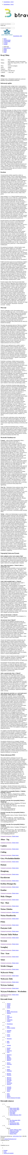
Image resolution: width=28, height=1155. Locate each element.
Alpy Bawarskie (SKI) (15, 1120)
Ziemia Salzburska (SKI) (15, 1114)
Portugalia (9, 1071)
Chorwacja (9, 1017)
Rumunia (9, 1075)
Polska (8, 1069)
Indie (8, 1041)
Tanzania (9, 1088)
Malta (8, 1056)
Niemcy (9, 1062)
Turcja (8, 1091)
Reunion (9, 1073)
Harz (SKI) (12, 1121)
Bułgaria (9, 1013)
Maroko (9, 1057)
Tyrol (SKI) (12, 1113)
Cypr (8, 1018)
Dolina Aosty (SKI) (14, 1131)
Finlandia (9, 1030)
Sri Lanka (9, 1080)
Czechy (8, 1021)
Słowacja (9, 1077)
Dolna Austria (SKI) (14, 1108)
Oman (8, 1066)
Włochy (9, 1096)
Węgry (8, 1095)
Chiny (5, 52)
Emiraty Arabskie (11, 1027)
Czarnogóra (9, 1019)
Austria (8, 1007)
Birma (8, 1010)
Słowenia (9, 1079)
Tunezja (9, 1089)
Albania (9, 1003)
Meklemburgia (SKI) (14, 1124)
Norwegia (9, 1064)
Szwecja (9, 1084)
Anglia (8, 1006)
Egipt (8, 1026)
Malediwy (9, 1054)
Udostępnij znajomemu (6, 836)
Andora (8, 1005)
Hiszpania (9, 1038)
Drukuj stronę (15, 836)
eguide (5, 49)
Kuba (8, 1052)
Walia (8, 1093)
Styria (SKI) (12, 1112)
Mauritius (9, 1058)
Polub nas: (3, 25)
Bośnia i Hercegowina (12, 1011)
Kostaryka (9, 1050)
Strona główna (7, 48)
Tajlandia (9, 1087)
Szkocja (9, 1081)
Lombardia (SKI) (14, 1132)
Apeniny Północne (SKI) (15, 1129)
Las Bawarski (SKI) (14, 1123)
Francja (8, 1032)
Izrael (8, 1042)
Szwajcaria (9, 1083)
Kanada (9, 1048)
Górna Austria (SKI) (14, 1109)
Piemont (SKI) (13, 1133)
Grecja (8, 1034)
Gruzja (8, 1036)
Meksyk (9, 1060)
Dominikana (10, 1023)
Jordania (9, 1045)
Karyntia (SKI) (13, 1110)
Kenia (8, 1049)
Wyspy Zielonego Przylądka (13, 1097)
